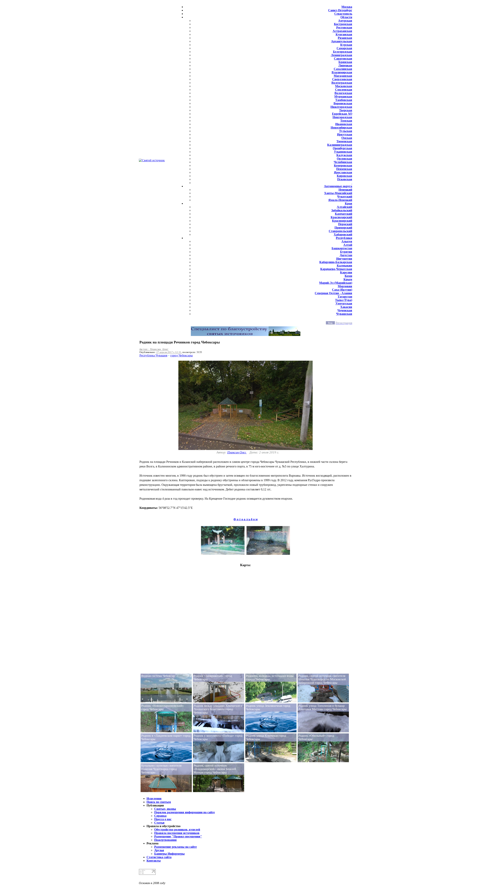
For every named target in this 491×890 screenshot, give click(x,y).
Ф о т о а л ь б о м (245, 519)
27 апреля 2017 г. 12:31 (168, 352)
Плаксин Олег (237, 452)
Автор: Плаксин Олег (154, 349)
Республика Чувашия (153, 355)
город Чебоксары (181, 355)
